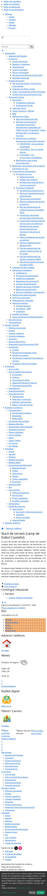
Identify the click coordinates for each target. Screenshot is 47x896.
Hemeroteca (10, 840)
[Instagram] (20, 848)
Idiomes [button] (8, 14)
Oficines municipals (13, 791)
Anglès (11, 22)
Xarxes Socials (11, 832)
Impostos (9, 802)
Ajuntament (6, 752)
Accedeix (5, 650)
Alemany (12, 25)
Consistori (9, 758)
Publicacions (10, 630)
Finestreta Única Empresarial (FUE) (20, 807)
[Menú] (2, 50)
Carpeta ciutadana (13, 799)
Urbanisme (10, 810)
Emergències (10, 780)
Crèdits (8, 859)
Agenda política (11, 622)
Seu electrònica (11, 766)
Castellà (12, 19)
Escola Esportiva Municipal (16, 829)
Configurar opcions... (10, 892)
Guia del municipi (12, 785)
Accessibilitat (10, 857)
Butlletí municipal (12, 824)
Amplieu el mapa (11, 584)
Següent (12, 686)
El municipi (6, 771)
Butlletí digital (11, 826)
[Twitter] (16, 848)
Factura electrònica (13, 804)
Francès (12, 28)
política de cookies (23, 888)
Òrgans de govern (13, 760)
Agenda (8, 619)
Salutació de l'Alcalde (14, 755)
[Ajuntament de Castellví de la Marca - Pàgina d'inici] (15, 40)
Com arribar (10, 774)
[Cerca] (32, 46)
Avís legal (9, 851)
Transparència (11, 769)
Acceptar (40, 892)
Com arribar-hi (10, 586)
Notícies (8, 628)
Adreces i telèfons (14, 528)
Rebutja (32, 892)
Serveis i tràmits (8, 788)
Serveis (8, 793)
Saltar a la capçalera (12, 1)
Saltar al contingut (12, 4)
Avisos (7, 625)
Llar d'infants (10, 837)
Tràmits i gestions (12, 796)
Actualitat (5, 813)
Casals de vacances (13, 843)
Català (11, 17)
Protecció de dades (13, 854)
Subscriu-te (6, 706)
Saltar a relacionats (12, 7)
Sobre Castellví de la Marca (16, 777)
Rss (6, 835)
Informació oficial (12, 763)
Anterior (5, 686)
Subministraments (13, 782)
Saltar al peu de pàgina (13, 9)
